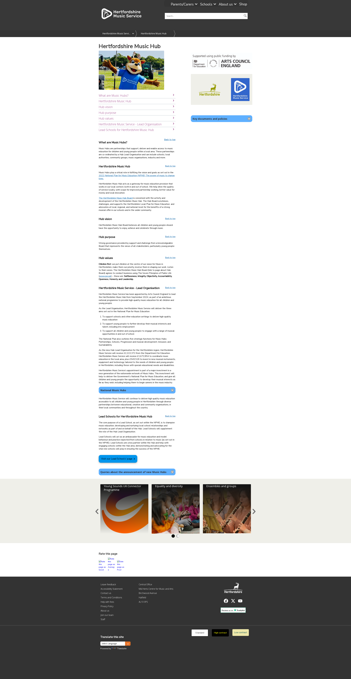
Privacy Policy (107, 606)
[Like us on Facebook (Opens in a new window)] (226, 601)
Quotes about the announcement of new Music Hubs (133, 472)
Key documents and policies (210, 118)
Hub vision (106, 107)
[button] (245, 16)
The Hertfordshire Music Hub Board (116, 198)
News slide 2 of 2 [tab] (177, 536)
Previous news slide (97, 511)
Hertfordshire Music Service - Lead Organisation (130, 124)
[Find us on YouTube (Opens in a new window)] (240, 601)
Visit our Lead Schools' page (116, 458)
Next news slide (254, 511)
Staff (103, 619)
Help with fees (107, 601)
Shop (243, 4)
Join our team (107, 615)
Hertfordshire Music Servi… (116, 33)
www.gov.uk (105, 276)
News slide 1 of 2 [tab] (173, 536)
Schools (206, 4)
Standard (199, 632)
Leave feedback (108, 584)
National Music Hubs (113, 390)
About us (226, 4)
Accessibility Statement (112, 588)
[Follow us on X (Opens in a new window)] (233, 601)
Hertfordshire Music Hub (153, 33)
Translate (122, 648)
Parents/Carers (182, 4)
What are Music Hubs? (113, 95)
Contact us (106, 593)
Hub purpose (107, 113)
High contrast (220, 632)
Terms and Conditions (111, 597)
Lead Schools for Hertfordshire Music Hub (126, 130)
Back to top (170, 139)
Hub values (106, 118)
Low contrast (240, 632)
